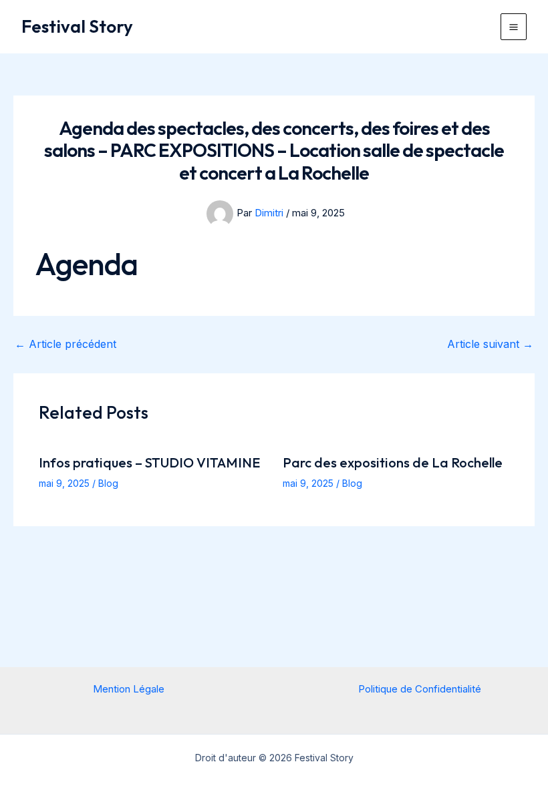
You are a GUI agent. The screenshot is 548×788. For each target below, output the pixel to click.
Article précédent (65, 344)
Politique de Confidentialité (419, 688)
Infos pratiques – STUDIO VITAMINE (149, 462)
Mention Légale (128, 688)
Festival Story (77, 26)
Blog (108, 483)
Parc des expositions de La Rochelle (393, 462)
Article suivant (490, 344)
